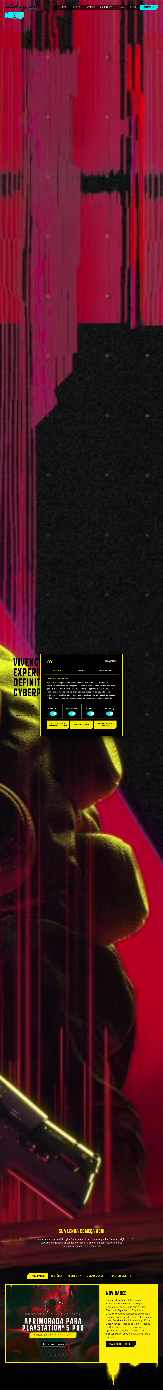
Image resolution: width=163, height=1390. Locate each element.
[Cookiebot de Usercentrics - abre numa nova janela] (105, 662)
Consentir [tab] (56, 671)
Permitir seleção (81, 724)
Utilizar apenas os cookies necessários (58, 724)
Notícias (91, 7)
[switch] (72, 713)
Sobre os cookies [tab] (107, 671)
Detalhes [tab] (81, 671)
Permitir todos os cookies (105, 724)
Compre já (149, 7)
